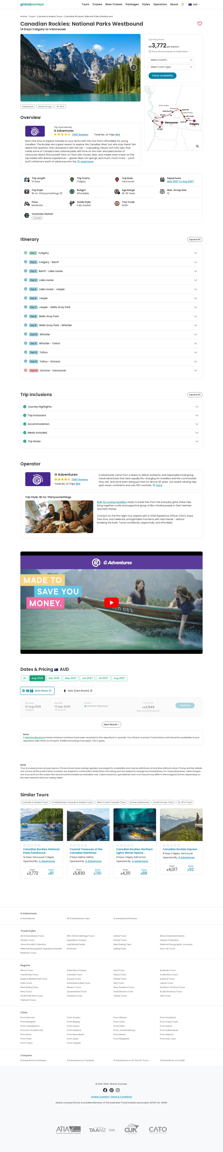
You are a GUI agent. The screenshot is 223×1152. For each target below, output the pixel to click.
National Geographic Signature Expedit (41, 948)
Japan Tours (166, 983)
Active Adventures (139, 802)
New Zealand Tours (123, 987)
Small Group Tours (163, 802)
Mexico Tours (74, 987)
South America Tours (171, 991)
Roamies (71, 948)
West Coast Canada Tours (111, 802)
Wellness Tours (28, 952)
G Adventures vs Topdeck (80, 1060)
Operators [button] (160, 4)
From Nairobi (167, 1034)
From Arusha (73, 1017)
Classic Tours (27, 940)
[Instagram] (117, 1091)
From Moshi (119, 1034)
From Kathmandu (169, 1030)
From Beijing (73, 1021)
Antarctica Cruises (76, 970)
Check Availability (162, 75)
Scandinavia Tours (123, 991)
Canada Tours (74, 974)
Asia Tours (118, 970)
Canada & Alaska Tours (35, 802)
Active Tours (119, 935)
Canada (37, 218)
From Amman (27, 1017)
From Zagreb (74, 1042)
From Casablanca (30, 1025)
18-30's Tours (185, 802)
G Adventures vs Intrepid (33, 1060)
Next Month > (111, 724)
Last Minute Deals (76, 944)
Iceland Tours (167, 978)
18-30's (60, 106)
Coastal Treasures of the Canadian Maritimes (86, 851)
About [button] (174, 4)
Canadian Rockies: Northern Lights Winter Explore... (134, 851)
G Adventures (64, 131)
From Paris (26, 1038)
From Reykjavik (121, 1038)
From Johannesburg (124, 1030)
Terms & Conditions (121, 1096)
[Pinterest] (111, 1091)
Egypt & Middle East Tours (33, 978)
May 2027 (70, 678)
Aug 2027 (119, 678)
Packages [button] (132, 4)
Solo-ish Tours (167, 948)
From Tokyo (26, 1042)
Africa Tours (26, 970)
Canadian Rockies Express (180, 849)
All (24, 678)
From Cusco (73, 1025)
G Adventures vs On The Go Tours (131, 1060)
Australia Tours (168, 970)
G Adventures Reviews (125, 918)
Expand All (194, 239)
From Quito (73, 1038)
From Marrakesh (75, 1034)
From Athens (120, 1017)
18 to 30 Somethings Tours (80, 935)
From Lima (25, 1034)
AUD (195, 4)
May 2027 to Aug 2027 (180, 181)
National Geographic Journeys (176, 944)
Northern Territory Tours (172, 987)
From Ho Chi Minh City (31, 1030)
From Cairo (119, 1021)
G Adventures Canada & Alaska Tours (72, 802)
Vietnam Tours (28, 1000)
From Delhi (119, 1025)
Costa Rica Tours (169, 974)
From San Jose (168, 1038)
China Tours (119, 974)
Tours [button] (85, 4)
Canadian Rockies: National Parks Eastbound (41, 851)
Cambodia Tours (29, 974)
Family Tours (120, 940)
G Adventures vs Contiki (172, 1060)
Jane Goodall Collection (33, 944)
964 (117, 134)
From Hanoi (166, 1025)
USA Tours (165, 995)
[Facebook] (105, 1091)
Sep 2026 (53, 678)
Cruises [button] (97, 4)
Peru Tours (26, 991)
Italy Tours (118, 983)
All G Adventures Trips (78, 918)
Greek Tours (119, 978)
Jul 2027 (103, 678)
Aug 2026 (37, 678)
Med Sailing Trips (122, 944)
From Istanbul (74, 1030)
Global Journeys (100, 1096)
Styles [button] (146, 4)
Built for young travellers (112, 502)
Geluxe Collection (169, 940)
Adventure (27, 106)
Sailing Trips (119, 948)
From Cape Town (169, 1021)
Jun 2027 (87, 678)
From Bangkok (28, 1021)
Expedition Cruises (76, 940)
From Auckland (168, 1017)
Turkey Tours (120, 995)
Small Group (45, 106)
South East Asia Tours (31, 995)
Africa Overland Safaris (172, 935)
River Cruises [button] (113, 4)
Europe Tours (74, 978)
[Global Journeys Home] (32, 4)
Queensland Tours (77, 991)
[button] (200, 23)
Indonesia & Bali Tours (78, 983)
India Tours (26, 983)
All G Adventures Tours (32, 935)
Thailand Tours (74, 995)
